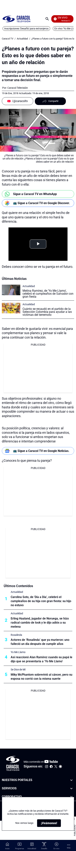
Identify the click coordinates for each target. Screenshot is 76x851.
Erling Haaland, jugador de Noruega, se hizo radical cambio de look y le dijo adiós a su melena (40, 622)
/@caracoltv (20, 101)
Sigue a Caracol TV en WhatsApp (35, 194)
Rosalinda (16, 634)
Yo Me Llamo (18, 652)
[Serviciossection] (71, 788)
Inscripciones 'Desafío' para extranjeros (26, 28)
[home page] (16, 19)
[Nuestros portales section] (71, 780)
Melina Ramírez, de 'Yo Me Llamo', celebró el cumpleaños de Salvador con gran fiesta (48, 293)
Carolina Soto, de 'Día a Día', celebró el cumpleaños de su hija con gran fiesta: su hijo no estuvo (41, 601)
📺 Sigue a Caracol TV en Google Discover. (41, 203)
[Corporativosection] (71, 797)
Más (68, 848)
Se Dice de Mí (18, 669)
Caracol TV (7, 38)
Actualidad (22, 38)
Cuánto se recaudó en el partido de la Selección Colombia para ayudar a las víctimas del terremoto (47, 312)
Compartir (53, 101)
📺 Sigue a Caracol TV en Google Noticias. (41, 451)
